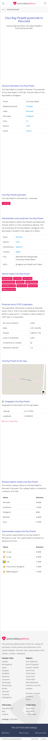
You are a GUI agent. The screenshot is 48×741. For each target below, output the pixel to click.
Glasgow (5, 670)
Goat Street (33, 286)
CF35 (28, 126)
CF (27, 121)
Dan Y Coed (27, 278)
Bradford (5, 676)
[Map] (24, 379)
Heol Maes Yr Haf (9, 286)
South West (30, 679)
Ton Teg (17, 278)
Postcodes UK (7, 708)
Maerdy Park (7, 278)
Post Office (30, 711)
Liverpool (5, 679)
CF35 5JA (6, 203)
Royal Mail (30, 708)
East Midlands (32, 661)
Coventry (5, 694)
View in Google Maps (10, 421)
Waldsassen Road (9, 289)
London (5, 661)
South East (30, 676)
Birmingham (7, 664)
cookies (43, 739)
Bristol (4, 688)
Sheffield (5, 673)
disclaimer (35, 739)
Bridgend (30, 116)
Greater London (32, 667)
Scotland (29, 696)
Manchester (7, 685)
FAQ (3, 711)
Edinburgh (6, 682)
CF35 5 (29, 131)
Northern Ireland (33, 693)
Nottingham (7, 697)
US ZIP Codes (31, 714)
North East (30, 670)
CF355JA (29, 106)
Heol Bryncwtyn (31, 282)
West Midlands (32, 682)
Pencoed (29, 111)
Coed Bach (13, 719)
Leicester (5, 691)
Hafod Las (20, 282)
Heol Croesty (21, 286)
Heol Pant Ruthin (8, 282)
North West (30, 673)
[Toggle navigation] (3, 3)
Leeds (4, 667)
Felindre (19, 237)
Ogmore (19, 247)
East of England (32, 664)
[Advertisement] (24, 56)
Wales (18, 252)
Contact (5, 714)
